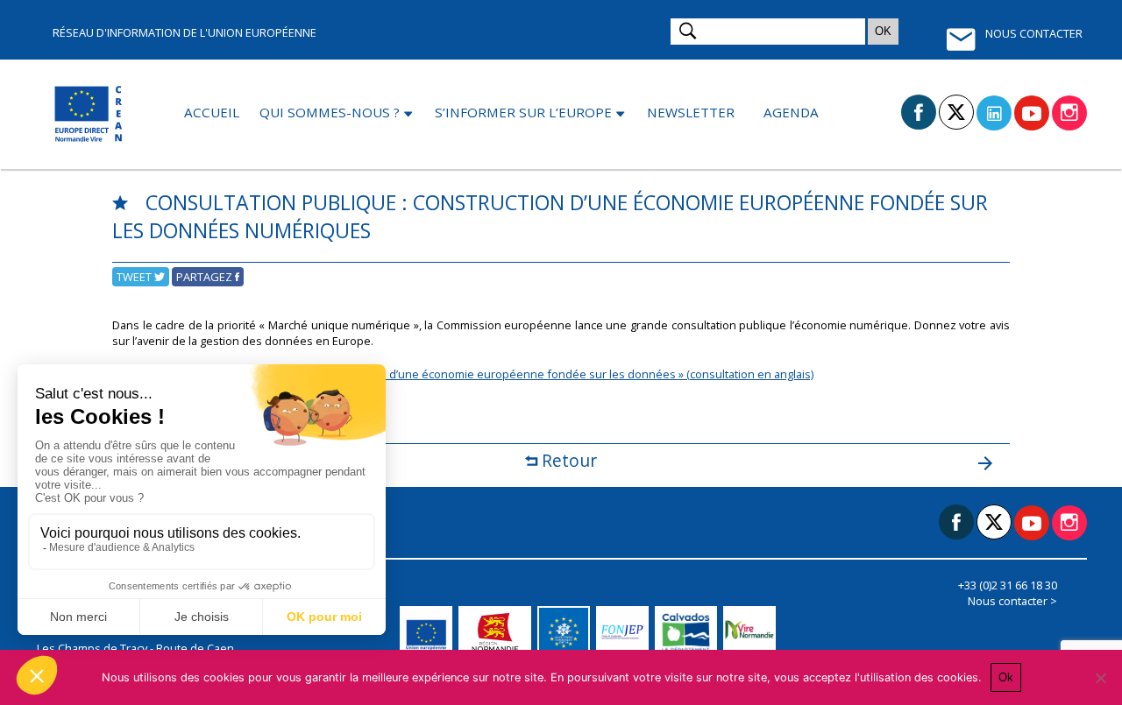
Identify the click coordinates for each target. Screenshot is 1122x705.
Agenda (791, 112)
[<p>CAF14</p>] (566, 632)
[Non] (1100, 678)
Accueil (211, 112)
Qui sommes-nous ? (329, 112)
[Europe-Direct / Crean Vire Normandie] (90, 114)
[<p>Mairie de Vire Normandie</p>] (752, 632)
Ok (1005, 677)
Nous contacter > (1012, 601)
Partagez (205, 277)
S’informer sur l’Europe (523, 112)
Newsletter (691, 112)
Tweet (135, 277)
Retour (567, 460)
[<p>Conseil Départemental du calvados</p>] (688, 632)
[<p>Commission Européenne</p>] (429, 632)
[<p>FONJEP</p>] (625, 632)
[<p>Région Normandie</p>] (497, 632)
